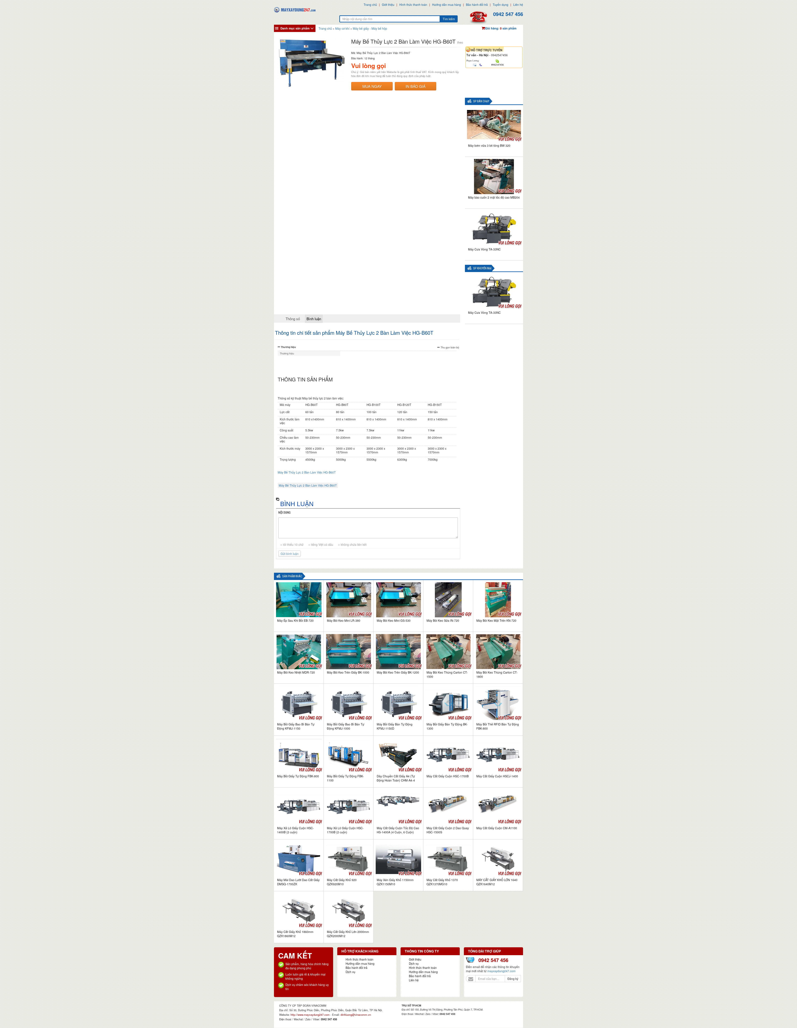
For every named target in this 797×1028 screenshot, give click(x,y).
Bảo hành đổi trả (477, 4)
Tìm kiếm (449, 19)
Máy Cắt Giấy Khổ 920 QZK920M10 (342, 882)
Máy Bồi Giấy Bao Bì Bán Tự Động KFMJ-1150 (295, 726)
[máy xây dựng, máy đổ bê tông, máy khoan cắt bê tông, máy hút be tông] (294, 9)
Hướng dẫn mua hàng (446, 4)
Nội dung (284, 512)
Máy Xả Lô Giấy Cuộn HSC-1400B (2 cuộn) (295, 830)
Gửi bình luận (289, 554)
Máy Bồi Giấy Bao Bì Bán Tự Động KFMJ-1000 (345, 726)
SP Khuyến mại (482, 268)
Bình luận (314, 318)
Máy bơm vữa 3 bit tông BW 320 (489, 145)
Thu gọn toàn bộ (450, 347)
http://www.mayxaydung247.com (310, 1015)
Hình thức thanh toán (413, 4)
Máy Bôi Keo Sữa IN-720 (443, 620)
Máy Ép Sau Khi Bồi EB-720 (295, 620)
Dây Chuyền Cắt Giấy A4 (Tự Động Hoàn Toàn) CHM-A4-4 (396, 778)
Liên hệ (518, 4)
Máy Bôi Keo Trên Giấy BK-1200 (398, 672)
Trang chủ (370, 4)
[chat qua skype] (497, 61)
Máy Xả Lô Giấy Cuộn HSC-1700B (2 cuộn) (345, 830)
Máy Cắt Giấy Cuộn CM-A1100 (496, 828)
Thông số (293, 318)
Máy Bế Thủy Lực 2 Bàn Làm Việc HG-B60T (307, 472)
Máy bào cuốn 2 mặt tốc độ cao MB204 (494, 197)
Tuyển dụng (500, 4)
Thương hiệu (288, 347)
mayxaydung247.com (501, 971)
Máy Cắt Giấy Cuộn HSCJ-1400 (497, 776)
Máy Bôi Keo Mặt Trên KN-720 (496, 620)
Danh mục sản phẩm (294, 28)
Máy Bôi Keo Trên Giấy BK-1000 (348, 672)
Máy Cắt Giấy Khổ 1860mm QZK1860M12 (295, 934)
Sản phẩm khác (292, 576)
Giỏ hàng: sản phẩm (500, 28)
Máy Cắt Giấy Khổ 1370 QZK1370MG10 (442, 882)
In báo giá (415, 86)
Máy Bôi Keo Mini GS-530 (394, 620)
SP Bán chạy (481, 101)
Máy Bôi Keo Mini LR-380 (343, 620)
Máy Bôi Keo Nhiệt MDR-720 (296, 672)
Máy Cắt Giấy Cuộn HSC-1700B (448, 776)
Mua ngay (372, 86)
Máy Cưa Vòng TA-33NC (484, 249)
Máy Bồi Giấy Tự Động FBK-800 (298, 776)
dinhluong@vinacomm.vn (356, 1015)
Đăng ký (512, 979)
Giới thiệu (388, 4)
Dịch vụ (350, 972)
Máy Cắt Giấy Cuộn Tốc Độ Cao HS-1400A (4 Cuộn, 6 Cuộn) (398, 830)
